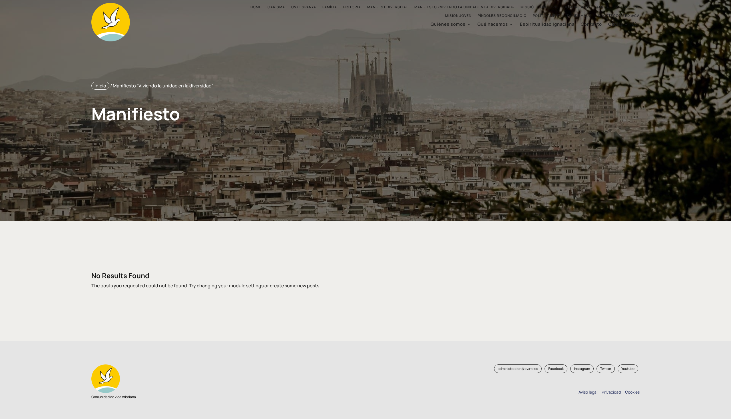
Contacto (591, 24)
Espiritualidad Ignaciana (547, 24)
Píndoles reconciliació (502, 16)
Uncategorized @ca (619, 16)
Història (352, 7)
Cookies (632, 392)
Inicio (100, 86)
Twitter (605, 368)
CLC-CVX (548, 7)
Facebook (556, 368)
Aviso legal (588, 392)
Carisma (276, 7)
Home (255, 7)
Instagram (582, 368)
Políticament (546, 16)
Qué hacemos (492, 24)
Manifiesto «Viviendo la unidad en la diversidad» (464, 7)
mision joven (458, 16)
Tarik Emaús (579, 16)
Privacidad (610, 392)
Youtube (627, 368)
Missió (527, 7)
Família (329, 7)
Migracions (627, 7)
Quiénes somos (448, 24)
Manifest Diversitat (387, 7)
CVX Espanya (303, 7)
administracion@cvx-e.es (518, 368)
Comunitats (575, 7)
